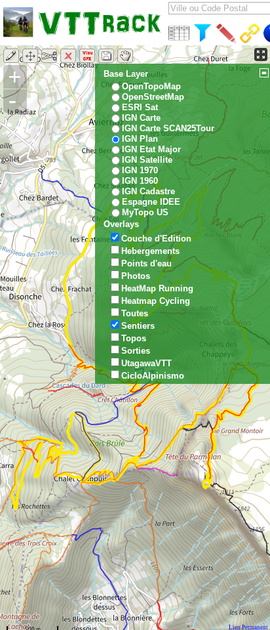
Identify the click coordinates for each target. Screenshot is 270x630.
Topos (133, 338)
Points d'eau (146, 263)
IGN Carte (141, 118)
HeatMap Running (157, 288)
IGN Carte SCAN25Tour (168, 128)
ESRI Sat (140, 107)
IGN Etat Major (151, 149)
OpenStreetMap (153, 97)
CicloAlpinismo (152, 376)
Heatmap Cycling (155, 301)
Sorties (135, 351)
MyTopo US (145, 212)
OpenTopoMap (151, 86)
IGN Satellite (147, 160)
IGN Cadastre (148, 191)
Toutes (134, 313)
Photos (135, 276)
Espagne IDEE (151, 202)
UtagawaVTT (146, 363)
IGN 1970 (140, 170)
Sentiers (138, 326)
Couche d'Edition (156, 238)
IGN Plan (140, 139)
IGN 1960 (140, 181)
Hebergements (150, 251)
